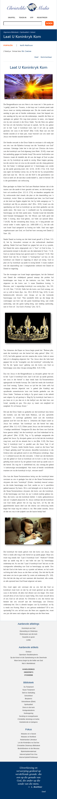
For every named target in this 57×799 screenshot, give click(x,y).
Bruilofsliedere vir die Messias (28, 748)
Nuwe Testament (29, 690)
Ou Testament (29, 687)
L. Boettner (36, 787)
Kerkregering (28, 713)
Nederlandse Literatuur (28, 739)
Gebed (32, 32)
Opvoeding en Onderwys (29, 631)
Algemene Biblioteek (10, 32)
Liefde (28, 640)
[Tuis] (28, 7)
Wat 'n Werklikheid (28, 663)
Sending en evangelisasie (28, 716)
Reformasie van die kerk (28, 634)
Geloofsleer (28, 696)
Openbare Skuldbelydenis (28, 654)
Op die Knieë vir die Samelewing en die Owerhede (28, 657)
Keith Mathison (26, 45)
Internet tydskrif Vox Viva (28, 754)
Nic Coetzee (26, 51)
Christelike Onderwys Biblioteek (28, 745)
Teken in (22, 17)
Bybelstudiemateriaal (28, 751)
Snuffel (11, 17)
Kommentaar (46, 57)
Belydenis (28, 698)
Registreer (42, 17)
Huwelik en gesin (28, 637)
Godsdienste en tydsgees (28, 722)
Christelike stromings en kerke (28, 719)
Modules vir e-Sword (28, 734)
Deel (36, 57)
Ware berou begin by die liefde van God (28, 660)
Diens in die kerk (29, 707)
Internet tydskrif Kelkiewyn (28, 757)
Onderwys (28, 672)
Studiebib (28, 675)
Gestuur (28, 652)
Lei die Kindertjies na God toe (28, 742)
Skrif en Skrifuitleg (28, 693)
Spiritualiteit (24, 32)
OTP (31, 17)
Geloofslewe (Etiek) (28, 701)
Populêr (8, 45)
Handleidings (28, 669)
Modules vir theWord (28, 737)
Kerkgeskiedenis (29, 710)
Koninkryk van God (28, 628)
